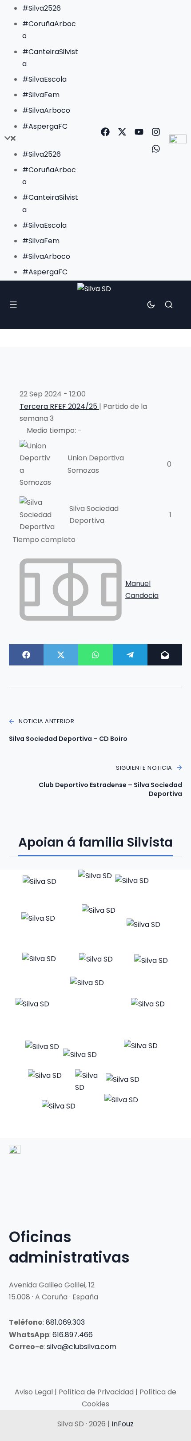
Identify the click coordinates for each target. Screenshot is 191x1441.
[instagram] (155, 131)
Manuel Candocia (142, 589)
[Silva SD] (95, 305)
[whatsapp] (155, 148)
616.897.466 (72, 1335)
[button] (41, 138)
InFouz (122, 1424)
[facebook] (105, 131)
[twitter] (122, 131)
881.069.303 (65, 1322)
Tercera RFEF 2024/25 (59, 406)
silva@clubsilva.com (81, 1347)
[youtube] (139, 131)
